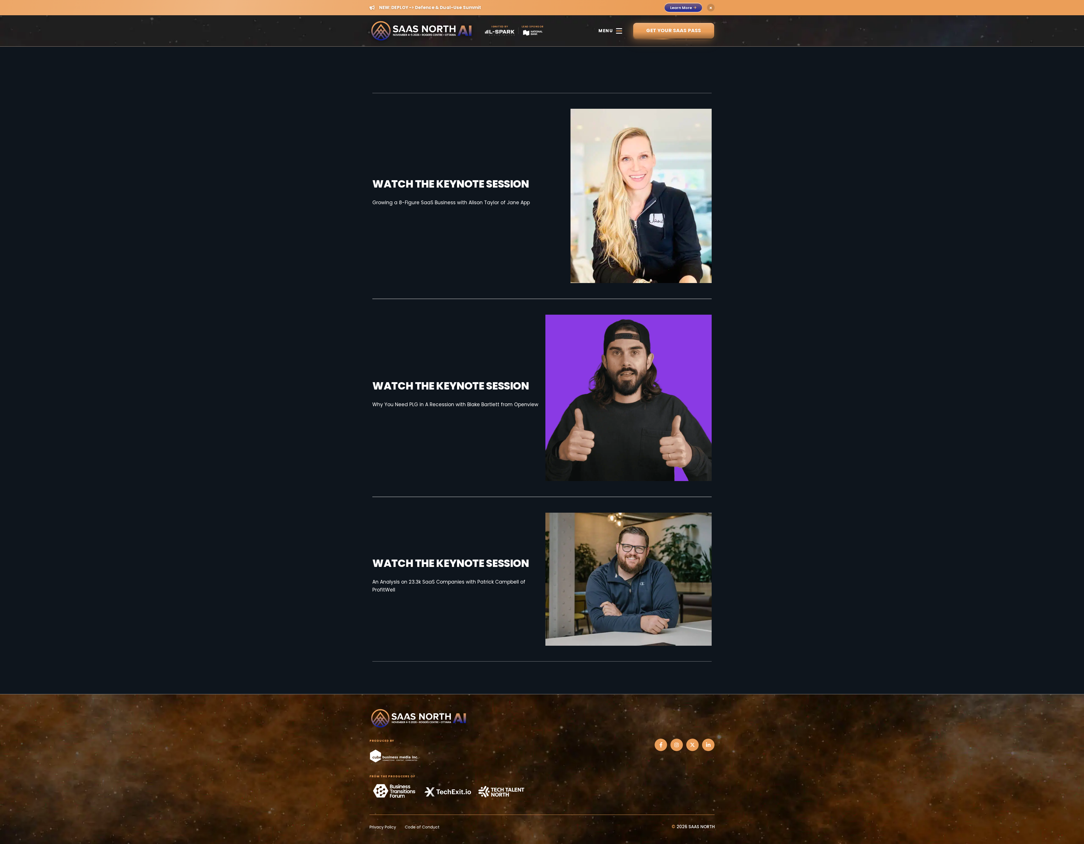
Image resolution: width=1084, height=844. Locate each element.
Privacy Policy (383, 827)
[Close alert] (711, 8)
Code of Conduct (422, 827)
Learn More (681, 7)
